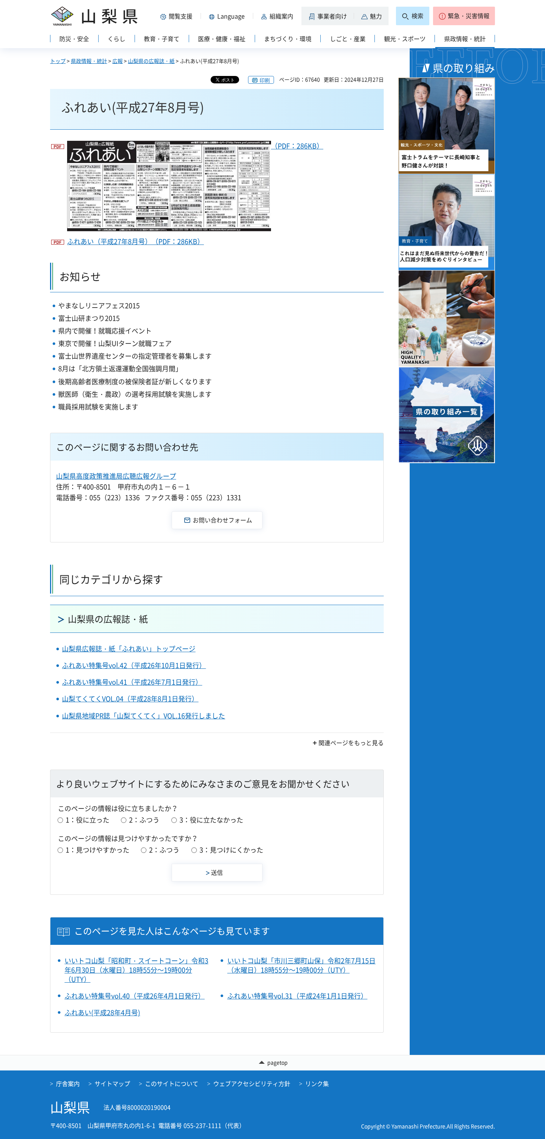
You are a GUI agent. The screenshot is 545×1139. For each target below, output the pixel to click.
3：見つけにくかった (231, 850)
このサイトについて (171, 1083)
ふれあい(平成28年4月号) (102, 1012)
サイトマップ (112, 1083)
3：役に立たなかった (211, 820)
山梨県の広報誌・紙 (151, 60)
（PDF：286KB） (297, 146)
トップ (58, 60)
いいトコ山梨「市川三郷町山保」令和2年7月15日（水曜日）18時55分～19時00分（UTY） (301, 965)
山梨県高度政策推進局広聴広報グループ (116, 476)
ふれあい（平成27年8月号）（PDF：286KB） (135, 241)
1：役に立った (87, 820)
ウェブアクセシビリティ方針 (251, 1083)
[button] (178, 16)
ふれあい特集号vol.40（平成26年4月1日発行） (135, 995)
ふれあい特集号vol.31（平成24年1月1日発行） (297, 995)
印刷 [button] (265, 80)
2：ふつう (144, 820)
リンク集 (317, 1083)
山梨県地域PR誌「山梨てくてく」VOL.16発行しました (143, 716)
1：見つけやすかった (97, 850)
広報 (117, 60)
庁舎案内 (68, 1083)
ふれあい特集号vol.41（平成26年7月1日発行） (132, 682)
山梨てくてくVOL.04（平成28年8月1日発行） (130, 699)
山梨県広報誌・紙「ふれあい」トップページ (128, 649)
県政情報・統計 (89, 60)
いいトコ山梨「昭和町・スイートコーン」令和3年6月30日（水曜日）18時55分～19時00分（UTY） (136, 970)
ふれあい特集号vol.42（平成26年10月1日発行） (134, 665)
